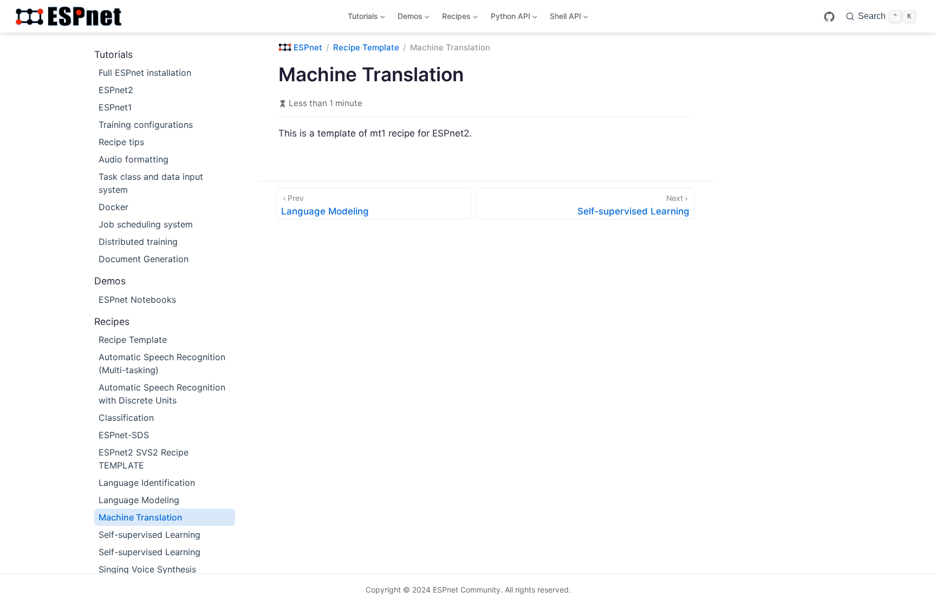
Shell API (563, 18)
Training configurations (146, 124)
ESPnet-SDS (124, 435)
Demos (408, 18)
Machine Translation (141, 517)
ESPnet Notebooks (137, 299)
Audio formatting (133, 159)
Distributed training (138, 241)
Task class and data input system (151, 183)
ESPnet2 (116, 89)
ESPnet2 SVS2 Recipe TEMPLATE (143, 459)
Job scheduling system (146, 224)
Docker (113, 206)
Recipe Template (133, 339)
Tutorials (360, 18)
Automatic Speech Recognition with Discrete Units (162, 394)
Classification (126, 417)
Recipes (454, 18)
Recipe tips (121, 141)
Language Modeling (139, 500)
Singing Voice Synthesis (147, 569)
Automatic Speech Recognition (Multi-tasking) (162, 363)
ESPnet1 (115, 107)
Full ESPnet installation (145, 72)
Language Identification (147, 482)
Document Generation (143, 258)
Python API (508, 18)
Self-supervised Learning (149, 534)
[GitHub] (829, 16)
